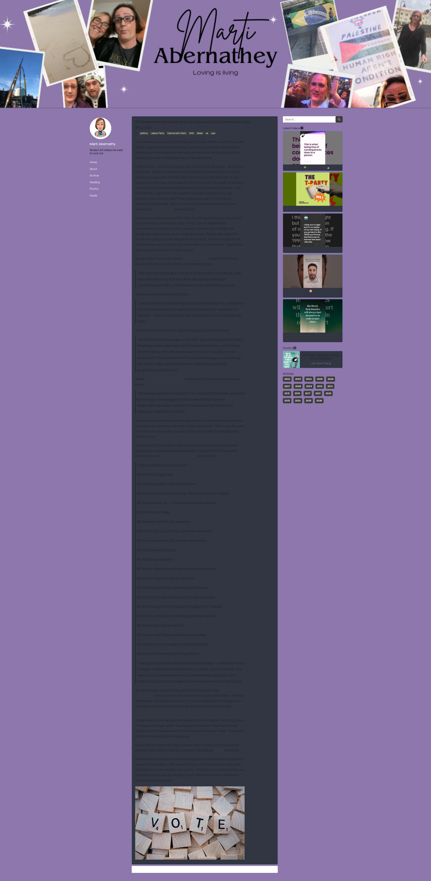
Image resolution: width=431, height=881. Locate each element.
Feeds (93, 195)
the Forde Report (195, 258)
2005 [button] (320, 379)
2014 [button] (330, 386)
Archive (94, 175)
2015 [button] (287, 393)
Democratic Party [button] (176, 133)
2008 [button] (298, 386)
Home (93, 162)
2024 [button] (298, 400)
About (93, 169)
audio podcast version (211, 209)
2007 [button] (287, 386)
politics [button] (144, 133)
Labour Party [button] (157, 133)
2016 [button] (297, 393)
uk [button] (207, 133)
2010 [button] (319, 386)
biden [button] (200, 133)
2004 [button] (309, 379)
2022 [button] (328, 393)
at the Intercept (163, 209)
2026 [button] (319, 400)
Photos (94, 189)
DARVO (218, 750)
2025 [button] (308, 400)
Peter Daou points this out (178, 456)
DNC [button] (191, 133)
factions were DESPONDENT (164, 379)
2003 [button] (298, 379)
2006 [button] (331, 379)
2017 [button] (307, 393)
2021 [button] (318, 393)
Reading (95, 182)
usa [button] (213, 133)
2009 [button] (309, 386)
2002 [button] (287, 379)
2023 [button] (287, 400)
